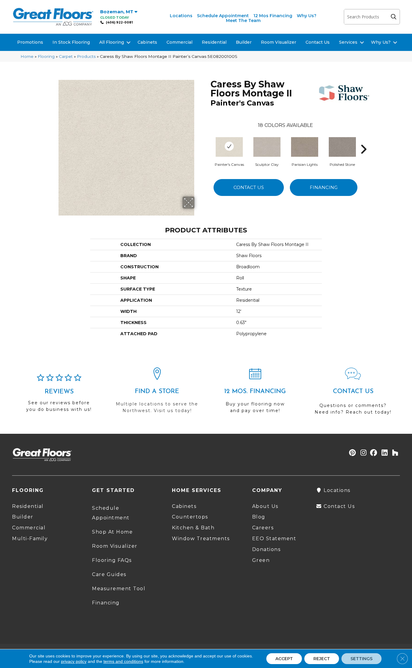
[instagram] (362, 453)
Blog (258, 517)
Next (363, 140)
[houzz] (393, 453)
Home (27, 56)
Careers (263, 528)
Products (86, 56)
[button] (395, 16)
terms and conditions (123, 661)
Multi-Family (30, 538)
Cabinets (147, 42)
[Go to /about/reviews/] (59, 395)
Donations (266, 549)
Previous (207, 140)
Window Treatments (201, 538)
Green (261, 560)
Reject (321, 658)
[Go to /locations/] (157, 393)
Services (348, 42)
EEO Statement (274, 538)
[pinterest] (351, 453)
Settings (361, 658)
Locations (181, 15)
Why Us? (306, 15)
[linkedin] (383, 453)
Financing (324, 187)
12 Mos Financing (272, 15)
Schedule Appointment (223, 15)
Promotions (30, 42)
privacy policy (74, 661)
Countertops (190, 517)
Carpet (66, 56)
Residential (214, 42)
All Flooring (111, 42)
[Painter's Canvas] (229, 146)
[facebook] (372, 453)
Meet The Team (243, 20)
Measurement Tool (118, 588)
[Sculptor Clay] (267, 146)
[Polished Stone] (342, 146)
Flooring (46, 56)
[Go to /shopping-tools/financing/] (255, 393)
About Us (265, 506)
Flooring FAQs (112, 560)
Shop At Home (112, 532)
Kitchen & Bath (193, 528)
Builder (244, 42)
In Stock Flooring (71, 42)
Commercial (179, 42)
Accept (284, 658)
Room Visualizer (278, 42)
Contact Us (318, 42)
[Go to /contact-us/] (353, 393)
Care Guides (109, 574)
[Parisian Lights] (305, 146)
